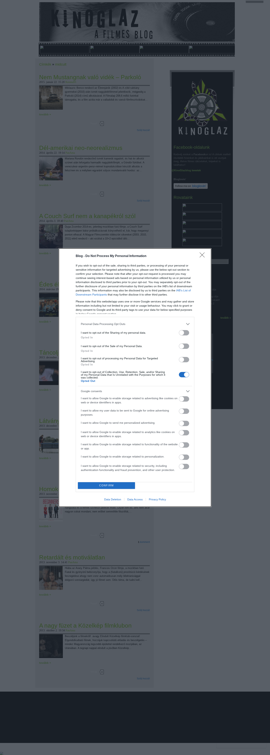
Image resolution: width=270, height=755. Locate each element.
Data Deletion (112, 499)
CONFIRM (106, 485)
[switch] (184, 332)
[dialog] (135, 378)
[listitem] (135, 324)
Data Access (135, 499)
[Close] (203, 256)
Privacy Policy (157, 499)
